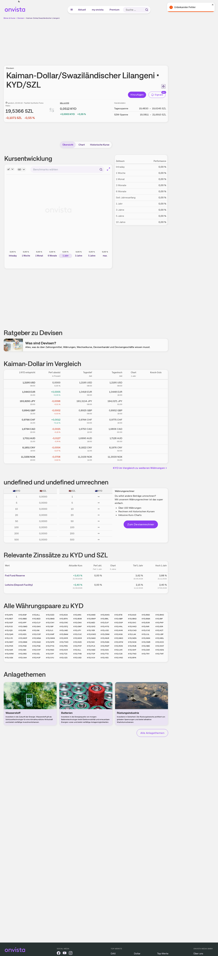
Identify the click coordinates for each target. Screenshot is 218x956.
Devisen (20, 18)
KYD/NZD (77, 642)
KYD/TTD (105, 654)
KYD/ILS (49, 630)
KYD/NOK (132, 642)
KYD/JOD (105, 630)
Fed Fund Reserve (15, 575)
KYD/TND (132, 654)
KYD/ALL (36, 615)
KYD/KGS (118, 634)
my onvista (98, 9)
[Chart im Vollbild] (108, 169)
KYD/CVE (146, 630)
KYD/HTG (105, 626)
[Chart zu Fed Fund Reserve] (112, 576)
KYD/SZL (36, 654)
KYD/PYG (50, 646)
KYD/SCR (64, 650)
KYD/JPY (77, 630)
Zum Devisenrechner (140, 524)
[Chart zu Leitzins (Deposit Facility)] (112, 586)
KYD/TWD (64, 642)
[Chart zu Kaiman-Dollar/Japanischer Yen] (133, 402)
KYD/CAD (132, 630)
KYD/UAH (23, 657)
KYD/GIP (49, 626)
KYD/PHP (77, 646)
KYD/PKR (9, 646)
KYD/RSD (50, 650)
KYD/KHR (118, 630)
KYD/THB (77, 654)
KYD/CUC (77, 634)
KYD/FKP (159, 622)
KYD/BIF (159, 619)
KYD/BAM (64, 634)
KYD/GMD (23, 626)
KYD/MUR (105, 638)
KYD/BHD (160, 615)
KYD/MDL (160, 638)
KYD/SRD (23, 654)
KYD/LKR (118, 650)
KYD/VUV (91, 657)
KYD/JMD (64, 630)
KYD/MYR (64, 638)
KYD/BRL (105, 619)
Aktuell (82, 9)
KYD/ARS (77, 615)
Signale (159, 94)
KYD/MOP (23, 638)
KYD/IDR (159, 626)
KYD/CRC (64, 622)
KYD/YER (91, 630)
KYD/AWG (105, 615)
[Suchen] (146, 9)
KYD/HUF (36, 657)
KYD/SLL (77, 650)
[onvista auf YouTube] (64, 953)
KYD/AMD (91, 615)
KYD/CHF (36, 650)
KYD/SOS (105, 650)
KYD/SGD (91, 650)
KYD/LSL (145, 634)
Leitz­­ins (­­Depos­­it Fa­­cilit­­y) (19, 584)
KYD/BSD (146, 615)
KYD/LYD (9, 638)
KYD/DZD (50, 615)
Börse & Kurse (9, 18)
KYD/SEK (22, 650)
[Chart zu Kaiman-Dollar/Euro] (133, 393)
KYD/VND (118, 657)
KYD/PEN (64, 646)
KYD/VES (104, 657)
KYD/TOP (91, 654)
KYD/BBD (23, 619)
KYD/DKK (77, 622)
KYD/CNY (50, 622)
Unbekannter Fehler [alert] (185, 7)
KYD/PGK (36, 646)
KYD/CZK (118, 654)
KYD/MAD (91, 638)
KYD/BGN (146, 619)
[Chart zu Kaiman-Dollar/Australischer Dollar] (133, 439)
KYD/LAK (132, 634)
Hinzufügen (137, 94)
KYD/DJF (105, 622)
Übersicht (67, 144)
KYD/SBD (146, 646)
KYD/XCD (160, 642)
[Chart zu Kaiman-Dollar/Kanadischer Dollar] (133, 430)
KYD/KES (22, 634)
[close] (213, 4)
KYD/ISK (36, 630)
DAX (113, 953)
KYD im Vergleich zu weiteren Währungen (139, 468)
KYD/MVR (77, 638)
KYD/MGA (36, 638)
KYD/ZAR (146, 650)
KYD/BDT (9, 619)
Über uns (198, 953)
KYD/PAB (23, 646)
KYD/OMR (146, 642)
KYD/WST (160, 646)
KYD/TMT (160, 654)
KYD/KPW (118, 642)
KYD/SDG (160, 650)
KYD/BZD (36, 619)
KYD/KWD (91, 634)
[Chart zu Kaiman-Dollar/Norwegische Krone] (133, 458)
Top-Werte (162, 953)
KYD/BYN (132, 657)
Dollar (137, 953)
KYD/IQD (9, 630)
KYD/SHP (132, 650)
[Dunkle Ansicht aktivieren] (19, 1)
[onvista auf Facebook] (58, 953)
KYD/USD (77, 657)
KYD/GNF (77, 626)
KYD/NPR (50, 642)
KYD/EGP (23, 615)
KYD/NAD (36, 642)
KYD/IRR (22, 630)
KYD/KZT (159, 630)
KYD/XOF (9, 622)
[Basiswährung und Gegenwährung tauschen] (51, 111)
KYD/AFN (9, 615)
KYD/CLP (36, 622)
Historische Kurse (99, 144)
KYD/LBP (159, 634)
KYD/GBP (118, 619)
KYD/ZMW (105, 634)
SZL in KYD (64, 103)
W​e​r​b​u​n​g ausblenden (112, 40)
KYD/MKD (118, 638)
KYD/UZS (63, 657)
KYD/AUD (132, 615)
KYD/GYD (91, 626)
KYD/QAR (9, 634)
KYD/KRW (9, 654)
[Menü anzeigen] (72, 10)
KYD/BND (132, 619)
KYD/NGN (105, 642)
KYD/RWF (105, 646)
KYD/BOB (77, 619)
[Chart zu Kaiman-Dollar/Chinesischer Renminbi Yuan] (133, 448)
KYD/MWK (50, 638)
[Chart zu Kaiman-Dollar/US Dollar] (133, 383)
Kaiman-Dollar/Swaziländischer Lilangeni (43, 18)
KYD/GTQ (64, 626)
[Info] (10, 169)
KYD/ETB (118, 615)
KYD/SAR (9, 650)
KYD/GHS (36, 626)
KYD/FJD (9, 626)
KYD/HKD (132, 626)
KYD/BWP (91, 619)
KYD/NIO (91, 642)
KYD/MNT (9, 642)
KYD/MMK (23, 642)
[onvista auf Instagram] (70, 953)
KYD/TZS (63, 654)
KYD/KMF (50, 634)
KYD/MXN (146, 638)
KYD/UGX (9, 657)
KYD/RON (118, 646)
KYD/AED (91, 622)
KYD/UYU (50, 657)
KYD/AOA (64, 615)
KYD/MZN (132, 638)
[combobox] (67, 169)
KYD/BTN (64, 619)
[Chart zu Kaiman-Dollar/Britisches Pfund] (133, 411)
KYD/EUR (146, 622)
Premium (115, 9)
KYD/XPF (22, 622)
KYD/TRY (146, 654)
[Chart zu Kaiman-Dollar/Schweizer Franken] (133, 421)
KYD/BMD (50, 619)
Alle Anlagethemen (152, 733)
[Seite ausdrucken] (163, 86)
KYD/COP (36, 634)
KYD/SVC (132, 622)
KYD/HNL (118, 626)
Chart (82, 144)
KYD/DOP (118, 622)
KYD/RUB (132, 646)
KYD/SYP (50, 654)
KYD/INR (145, 626)
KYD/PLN (91, 646)
